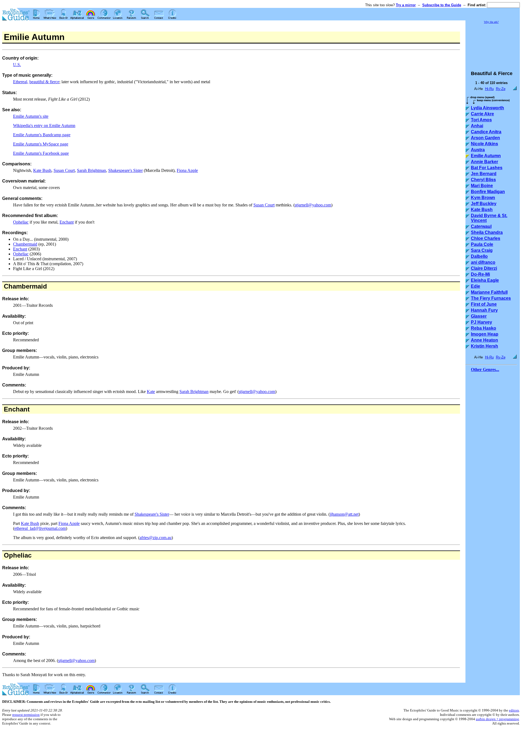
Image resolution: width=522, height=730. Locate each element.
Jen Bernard (483, 173)
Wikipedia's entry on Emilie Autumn (44, 125)
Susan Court (64, 170)
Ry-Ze (500, 89)
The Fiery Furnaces (491, 298)
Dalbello (479, 256)
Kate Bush (42, 170)
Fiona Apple (187, 170)
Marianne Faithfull (489, 292)
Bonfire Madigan (488, 191)
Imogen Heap (484, 334)
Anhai (477, 125)
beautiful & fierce (44, 81)
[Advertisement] (492, 44)
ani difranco (483, 262)
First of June (484, 304)
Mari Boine (482, 185)
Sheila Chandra (487, 232)
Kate (151, 391)
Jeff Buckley (483, 203)
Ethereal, (20, 81)
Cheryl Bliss (483, 179)
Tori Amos (481, 119)
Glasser (479, 316)
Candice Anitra (486, 131)
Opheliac (21, 222)
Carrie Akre (482, 114)
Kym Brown (483, 197)
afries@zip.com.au (155, 537)
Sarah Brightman (91, 170)
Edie (475, 286)
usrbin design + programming (497, 719)
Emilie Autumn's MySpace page (40, 144)
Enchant (67, 222)
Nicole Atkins (484, 143)
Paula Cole (482, 244)
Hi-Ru (489, 89)
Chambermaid (25, 244)
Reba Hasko (483, 328)
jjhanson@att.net (344, 514)
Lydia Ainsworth (487, 108)
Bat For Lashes (486, 167)
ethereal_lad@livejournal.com (40, 528)
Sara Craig (482, 250)
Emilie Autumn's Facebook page (41, 153)
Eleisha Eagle (485, 280)
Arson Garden (485, 137)
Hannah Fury (484, 310)
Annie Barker (484, 161)
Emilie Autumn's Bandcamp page (41, 134)
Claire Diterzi (484, 268)
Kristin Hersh (484, 346)
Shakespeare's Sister (125, 170)
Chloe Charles (485, 238)
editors (514, 710)
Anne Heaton (484, 340)
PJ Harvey (481, 322)
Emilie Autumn (486, 155)
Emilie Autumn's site (30, 116)
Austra (478, 149)
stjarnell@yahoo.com (313, 205)
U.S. (17, 64)
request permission (26, 715)
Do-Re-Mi (480, 274)
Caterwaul (481, 226)
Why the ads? (491, 21)
